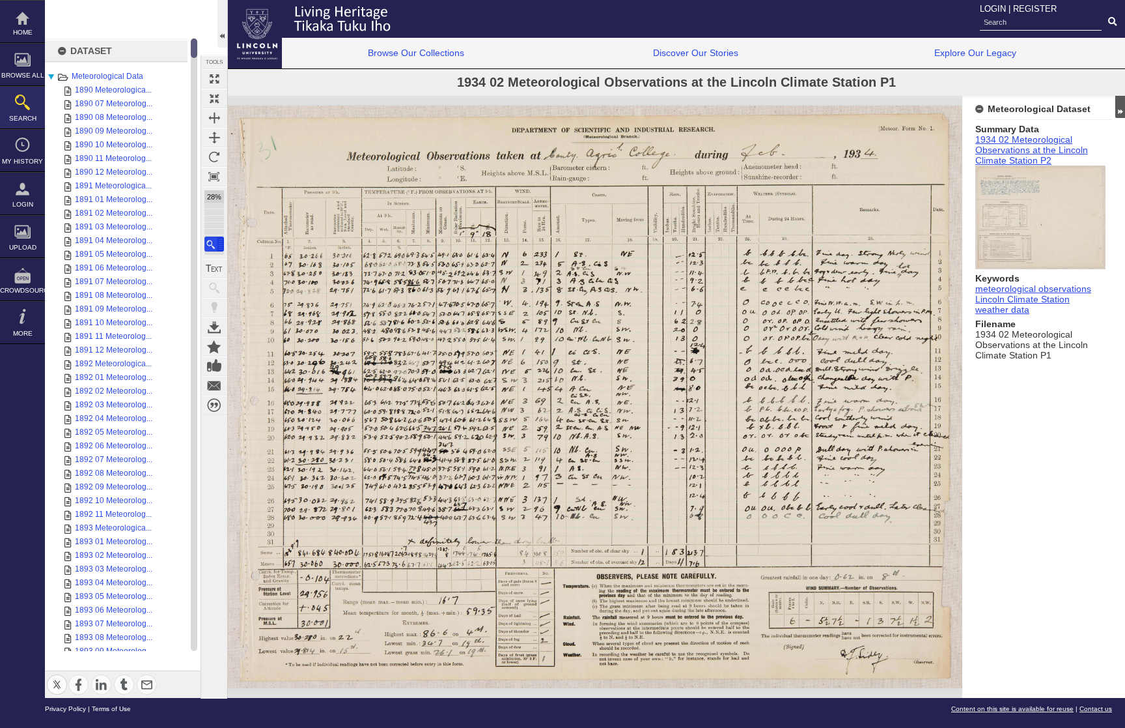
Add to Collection (214, 347)
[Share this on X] (57, 676)
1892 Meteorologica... (113, 363)
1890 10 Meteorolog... (113, 144)
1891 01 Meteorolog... (113, 199)
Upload (22, 247)
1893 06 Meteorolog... (113, 610)
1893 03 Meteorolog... (113, 569)
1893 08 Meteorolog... (113, 637)
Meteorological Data (107, 76)
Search (22, 118)
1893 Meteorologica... (113, 527)
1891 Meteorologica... (113, 185)
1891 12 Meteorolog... (113, 350)
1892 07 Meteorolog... (113, 459)
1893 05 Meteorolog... (113, 596)
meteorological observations (1033, 289)
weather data (1002, 309)
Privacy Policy (65, 708)
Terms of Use (111, 708)
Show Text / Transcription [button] (214, 268)
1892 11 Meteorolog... (113, 514)
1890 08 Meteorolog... (113, 117)
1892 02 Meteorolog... (113, 391)
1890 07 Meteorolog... (113, 103)
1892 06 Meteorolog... (113, 445)
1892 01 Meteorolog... (113, 377)
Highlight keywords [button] (214, 307)
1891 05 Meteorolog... (113, 254)
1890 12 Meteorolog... (113, 172)
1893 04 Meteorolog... (113, 582)
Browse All (22, 75)
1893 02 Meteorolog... (113, 555)
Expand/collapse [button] (1120, 107)
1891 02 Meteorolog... (113, 213)
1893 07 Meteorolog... (113, 623)
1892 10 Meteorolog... (113, 500)
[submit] (1112, 22)
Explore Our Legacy (975, 53)
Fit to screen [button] (214, 98)
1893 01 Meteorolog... (113, 541)
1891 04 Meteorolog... (113, 240)
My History (22, 161)
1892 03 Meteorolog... (113, 404)
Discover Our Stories (695, 53)
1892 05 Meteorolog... (113, 432)
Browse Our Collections (416, 53)
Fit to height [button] (214, 137)
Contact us (1095, 708)
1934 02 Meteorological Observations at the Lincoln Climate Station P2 (1031, 150)
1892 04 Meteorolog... (113, 418)
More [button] (23, 333)
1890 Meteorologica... (113, 90)
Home (23, 32)
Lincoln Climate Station (1022, 299)
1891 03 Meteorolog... (113, 226)
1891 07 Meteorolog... (113, 281)
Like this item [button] (214, 366)
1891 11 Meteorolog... (113, 336)
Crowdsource (22, 290)
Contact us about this (214, 386)
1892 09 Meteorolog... (113, 486)
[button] (214, 244)
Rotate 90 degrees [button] (214, 157)
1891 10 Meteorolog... (113, 322)
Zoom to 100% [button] (214, 176)
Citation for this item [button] (214, 405)
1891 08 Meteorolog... (113, 295)
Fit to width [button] (214, 118)
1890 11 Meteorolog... (113, 158)
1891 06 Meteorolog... (113, 267)
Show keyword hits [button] (214, 288)
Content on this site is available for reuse (1012, 708)
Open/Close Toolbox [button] (222, 24)
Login (22, 204)
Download (214, 327)
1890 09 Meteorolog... (113, 131)
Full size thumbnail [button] (214, 79)
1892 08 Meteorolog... (113, 473)
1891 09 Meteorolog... (113, 308)
